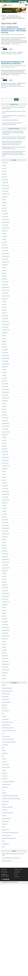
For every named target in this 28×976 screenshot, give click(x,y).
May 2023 (4, 273)
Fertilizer (4, 770)
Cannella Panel (5, 719)
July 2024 (4, 233)
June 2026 (4, 168)
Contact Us (16, 876)
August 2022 (4, 298)
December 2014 (5, 559)
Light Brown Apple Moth (7, 807)
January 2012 (5, 658)
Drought (4, 750)
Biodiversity (4, 705)
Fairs (3, 756)
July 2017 (4, 471)
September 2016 (5, 500)
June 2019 (4, 406)
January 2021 (5, 352)
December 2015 (5, 525)
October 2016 (5, 497)
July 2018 (4, 437)
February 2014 (5, 587)
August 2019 (4, 400)
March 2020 (4, 380)
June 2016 (4, 508)
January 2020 (5, 386)
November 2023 (5, 256)
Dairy (3, 747)
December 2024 (5, 219)
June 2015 (4, 542)
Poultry (3, 827)
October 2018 (5, 429)
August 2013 (4, 604)
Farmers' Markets (6, 767)
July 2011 (4, 675)
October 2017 (5, 463)
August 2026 (4, 162)
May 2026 (4, 171)
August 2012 (4, 638)
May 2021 (4, 341)
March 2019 (4, 415)
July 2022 (4, 301)
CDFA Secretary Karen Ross (8, 727)
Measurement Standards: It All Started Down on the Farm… (12, 63)
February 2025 (5, 213)
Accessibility (17, 872)
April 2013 (4, 616)
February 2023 (5, 281)
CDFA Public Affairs (6, 725)
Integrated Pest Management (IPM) (10, 795)
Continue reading (16, 43)
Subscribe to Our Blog (7, 860)
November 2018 (5, 426)
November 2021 (5, 324)
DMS (22, 52)
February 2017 (5, 485)
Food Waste (4, 778)
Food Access (4, 773)
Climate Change (5, 736)
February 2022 (5, 315)
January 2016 (5, 522)
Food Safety (4, 776)
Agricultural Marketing (7, 691)
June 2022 (4, 304)
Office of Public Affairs (19, 34)
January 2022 (5, 318)
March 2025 (4, 211)
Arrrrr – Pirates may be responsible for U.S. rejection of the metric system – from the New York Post (13, 29)
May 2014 (4, 579)
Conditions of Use (18, 869)
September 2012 (5, 635)
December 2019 (5, 389)
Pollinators (4, 824)
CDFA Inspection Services (7, 722)
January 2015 (5, 556)
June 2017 (4, 474)
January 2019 (5, 420)
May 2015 (4, 545)
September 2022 (5, 296)
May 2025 (4, 205)
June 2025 (4, 202)
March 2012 (4, 652)
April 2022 (4, 310)
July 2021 (4, 335)
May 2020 (4, 375)
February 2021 (5, 349)
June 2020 (4, 372)
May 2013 (4, 613)
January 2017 (5, 488)
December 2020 (5, 355)
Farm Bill (4, 759)
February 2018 (5, 451)
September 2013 (5, 601)
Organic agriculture (6, 818)
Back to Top (4, 869)
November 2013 (5, 596)
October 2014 (5, 565)
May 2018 (4, 443)
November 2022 (5, 290)
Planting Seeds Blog (13, 15)
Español (16, 874)
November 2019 (5, 392)
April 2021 (4, 344)
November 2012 (5, 630)
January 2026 (5, 182)
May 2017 (4, 477)
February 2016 (5, 519)
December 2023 (5, 253)
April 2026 (4, 174)
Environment (5, 753)
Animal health (5, 696)
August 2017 (4, 468)
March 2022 (4, 313)
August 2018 (4, 434)
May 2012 (4, 647)
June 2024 (4, 236)
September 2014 (5, 567)
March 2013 (4, 618)
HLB (3, 790)
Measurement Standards (10, 52)
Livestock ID (4, 810)
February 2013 (5, 621)
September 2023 (5, 262)
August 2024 (4, 230)
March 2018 (4, 449)
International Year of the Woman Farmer (11, 798)
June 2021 (4, 338)
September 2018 (5, 432)
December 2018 (5, 423)
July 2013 (4, 607)
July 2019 (4, 403)
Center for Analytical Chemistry (9, 730)
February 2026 (5, 179)
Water (3, 846)
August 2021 (4, 332)
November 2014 (5, 562)
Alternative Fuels (6, 693)
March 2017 (4, 483)
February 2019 (5, 417)
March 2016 (4, 516)
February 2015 (5, 553)
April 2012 (4, 650)
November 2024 (5, 222)
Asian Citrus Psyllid (6, 702)
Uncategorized (5, 844)
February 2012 (5, 655)
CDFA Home (3, 15)
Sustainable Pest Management (9, 838)
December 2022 (5, 287)
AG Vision (4, 685)
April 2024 (4, 242)
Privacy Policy (4, 872)
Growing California (6, 784)
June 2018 (4, 440)
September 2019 (5, 397)
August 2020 (4, 366)
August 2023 (4, 264)
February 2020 (5, 383)
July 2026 (4, 165)
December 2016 (5, 491)
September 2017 (5, 466)
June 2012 (4, 644)
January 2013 (5, 624)
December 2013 (5, 593)
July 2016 (4, 505)
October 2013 (5, 599)
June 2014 (4, 576)
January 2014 (5, 590)
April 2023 (4, 276)
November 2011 (5, 664)
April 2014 (4, 582)
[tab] (26, 1)
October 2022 (5, 293)
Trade (3, 841)
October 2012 (5, 633)
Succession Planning (6, 835)
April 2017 (4, 480)
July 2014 (4, 573)
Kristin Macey (18, 84)
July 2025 (4, 199)
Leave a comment (17, 53)
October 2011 (5, 667)
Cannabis (4, 716)
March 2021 (4, 346)
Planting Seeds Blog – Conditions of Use (11, 858)
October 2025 (5, 191)
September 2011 (5, 669)
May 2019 (4, 409)
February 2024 (5, 247)
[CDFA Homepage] (4, 5)
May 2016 (4, 511)
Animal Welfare (5, 699)
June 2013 (4, 610)
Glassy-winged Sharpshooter (8, 781)
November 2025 (5, 188)
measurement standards (6, 53)
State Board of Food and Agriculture (10, 832)
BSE (3, 713)
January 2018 (5, 454)
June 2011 (4, 678)
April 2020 (4, 378)
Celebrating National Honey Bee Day (10, 120)
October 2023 (5, 259)
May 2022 (4, 307)
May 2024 (4, 239)
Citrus (3, 733)
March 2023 (4, 279)
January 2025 (5, 216)
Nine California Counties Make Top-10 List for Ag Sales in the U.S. (13, 154)
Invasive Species (5, 801)
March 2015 (4, 550)
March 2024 (4, 245)
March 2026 (4, 177)
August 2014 (4, 570)
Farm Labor (4, 761)
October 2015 (5, 531)
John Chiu (4, 131)
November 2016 (5, 494)
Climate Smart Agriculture (8, 739)
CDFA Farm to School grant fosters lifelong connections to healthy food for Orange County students (13, 133)
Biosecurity (4, 708)
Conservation (5, 744)
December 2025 (5, 185)
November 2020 (5, 358)
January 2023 (5, 284)
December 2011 (5, 661)
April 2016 (4, 514)
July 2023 (4, 267)
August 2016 (4, 502)
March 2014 (4, 584)
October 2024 (5, 225)
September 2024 (5, 228)
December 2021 (5, 321)
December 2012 (5, 627)
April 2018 (4, 446)
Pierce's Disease (5, 821)
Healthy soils (5, 787)
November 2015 (5, 528)
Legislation (4, 804)
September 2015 (5, 533)
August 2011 (4, 672)
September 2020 (5, 363)
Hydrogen (4, 793)
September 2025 (5, 194)
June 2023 (4, 270)
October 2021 (5, 327)
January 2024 (5, 250)
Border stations (5, 710)
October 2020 (5, 361)
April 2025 (4, 208)
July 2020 (4, 369)
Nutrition (4, 815)
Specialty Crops (5, 829)
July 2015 (4, 539)
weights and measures (17, 86)
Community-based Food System (9, 742)
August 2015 (4, 536)
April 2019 (4, 412)
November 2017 (5, 460)
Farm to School (5, 764)
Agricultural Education (7, 688)
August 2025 (4, 196)
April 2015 (4, 548)
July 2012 (4, 641)
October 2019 (5, 395)
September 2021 (5, 330)
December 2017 (5, 457)
